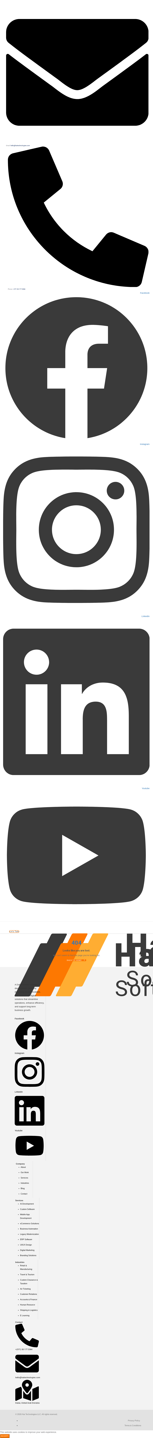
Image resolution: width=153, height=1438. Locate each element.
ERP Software (26, 1239)
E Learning (24, 1316)
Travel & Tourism (27, 1275)
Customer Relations (28, 1294)
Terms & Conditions (133, 1426)
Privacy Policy (134, 1421)
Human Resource (27, 1305)
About (23, 1167)
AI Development (27, 1204)
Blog (23, 1188)
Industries (25, 1183)
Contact (24, 1194)
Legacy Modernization (29, 1234)
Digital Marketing (27, 1250)
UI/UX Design (26, 1245)
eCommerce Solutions (29, 1224)
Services (24, 1178)
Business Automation (29, 1229)
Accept (5, 1436)
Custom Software (27, 1209)
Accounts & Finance (28, 1299)
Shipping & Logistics (29, 1310)
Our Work (25, 1172)
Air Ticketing (25, 1289)
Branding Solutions (28, 1255)
